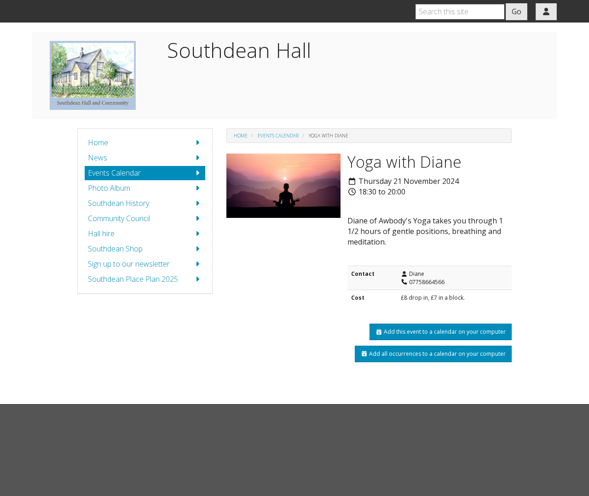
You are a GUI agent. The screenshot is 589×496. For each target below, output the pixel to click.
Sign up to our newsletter (129, 264)
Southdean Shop (115, 249)
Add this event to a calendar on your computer (444, 332)
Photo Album (109, 188)
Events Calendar (114, 173)
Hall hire (101, 233)
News (97, 158)
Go (516, 11)
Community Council (119, 218)
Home (98, 142)
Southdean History (118, 203)
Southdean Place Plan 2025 (133, 279)
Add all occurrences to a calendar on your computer (437, 354)
